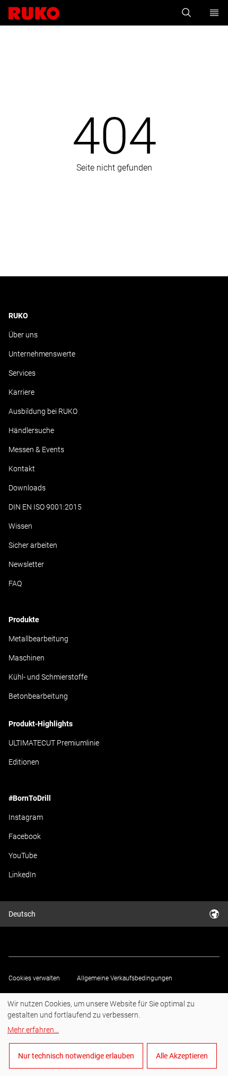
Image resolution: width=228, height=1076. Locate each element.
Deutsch (22, 914)
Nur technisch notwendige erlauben (76, 1056)
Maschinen (26, 658)
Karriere (21, 392)
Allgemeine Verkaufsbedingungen (124, 978)
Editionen (23, 762)
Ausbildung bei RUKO (42, 411)
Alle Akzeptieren (182, 1056)
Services (22, 373)
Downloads (27, 488)
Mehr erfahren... (33, 1030)
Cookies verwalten (34, 978)
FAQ (15, 583)
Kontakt (21, 468)
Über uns (23, 335)
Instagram (25, 817)
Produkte (23, 619)
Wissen (20, 526)
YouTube (22, 855)
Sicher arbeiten (32, 545)
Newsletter (26, 564)
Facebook (24, 836)
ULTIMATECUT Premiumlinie (53, 743)
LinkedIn (22, 874)
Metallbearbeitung (38, 638)
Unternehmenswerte (41, 354)
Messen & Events (36, 449)
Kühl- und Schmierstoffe (47, 677)
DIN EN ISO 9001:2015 (45, 507)
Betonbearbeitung (38, 696)
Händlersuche (31, 430)
